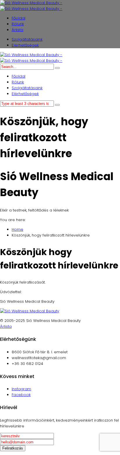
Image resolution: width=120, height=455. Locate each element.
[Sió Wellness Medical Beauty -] (31, 5)
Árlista (6, 326)
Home (17, 229)
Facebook (21, 394)
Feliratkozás (12, 448)
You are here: (13, 220)
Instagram (21, 389)
